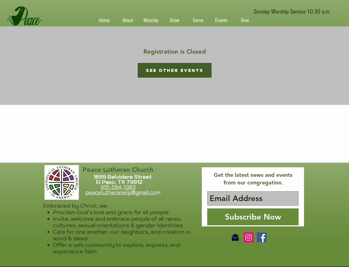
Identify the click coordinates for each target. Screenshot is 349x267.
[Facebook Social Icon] (262, 237)
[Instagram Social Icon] (249, 237)
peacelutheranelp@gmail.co (120, 192)
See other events (174, 70)
